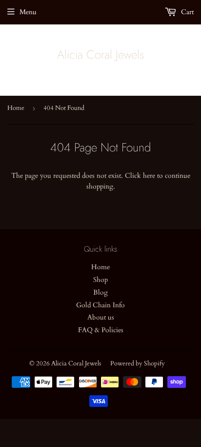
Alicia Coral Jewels (100, 54)
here (149, 175)
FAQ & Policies (100, 330)
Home (15, 108)
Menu (28, 12)
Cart (186, 12)
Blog (100, 292)
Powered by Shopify (137, 363)
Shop (100, 279)
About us (100, 317)
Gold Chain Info (100, 305)
